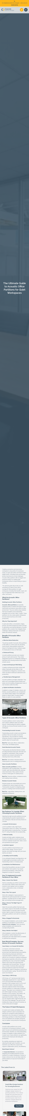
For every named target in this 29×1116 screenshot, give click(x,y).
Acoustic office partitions (9, 605)
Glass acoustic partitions (9, 766)
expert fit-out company (9, 924)
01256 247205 (14, 4)
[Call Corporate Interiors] (21, 10)
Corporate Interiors (9, 1052)
